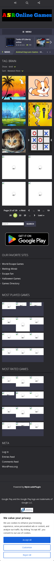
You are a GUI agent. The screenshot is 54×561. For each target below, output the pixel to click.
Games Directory (10, 283)
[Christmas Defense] (9, 336)
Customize (27, 547)
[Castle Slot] (36, 304)
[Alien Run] (21, 304)
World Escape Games (13, 263)
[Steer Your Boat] (9, 320)
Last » (41, 215)
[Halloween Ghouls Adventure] (23, 411)
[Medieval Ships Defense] (9, 379)
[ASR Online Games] (27, 15)
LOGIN (15, 3)
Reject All (27, 555)
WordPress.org (10, 466)
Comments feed (10, 461)
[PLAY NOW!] (10, 42)
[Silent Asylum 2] (9, 410)
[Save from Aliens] (37, 379)
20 (10, 215)
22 (20, 215)
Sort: (4, 70)
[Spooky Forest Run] (9, 305)
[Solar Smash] (22, 424)
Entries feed (8, 456)
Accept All (27, 540)
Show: (4, 66)
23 (25, 215)
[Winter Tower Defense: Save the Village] (23, 324)
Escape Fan (8, 273)
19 (48, 210)
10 (39, 210)
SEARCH (27, 3)
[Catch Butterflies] (37, 394)
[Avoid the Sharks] (37, 336)
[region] (27, 537)
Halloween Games (11, 278)
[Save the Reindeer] (37, 351)
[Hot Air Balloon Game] (9, 351)
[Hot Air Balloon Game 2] (23, 381)
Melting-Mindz (9, 268)
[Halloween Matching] (23, 394)
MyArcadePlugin (33, 487)
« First (22, 210)
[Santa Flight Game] (23, 336)
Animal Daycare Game (27, 52)
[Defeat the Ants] (37, 410)
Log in (5, 451)
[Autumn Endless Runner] (23, 351)
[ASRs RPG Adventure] (37, 320)
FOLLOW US (39, 3)
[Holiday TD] (8, 393)
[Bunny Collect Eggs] (9, 425)
